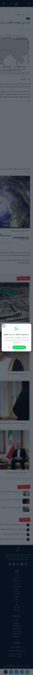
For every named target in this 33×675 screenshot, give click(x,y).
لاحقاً (9, 347)
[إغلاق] (3, 325)
